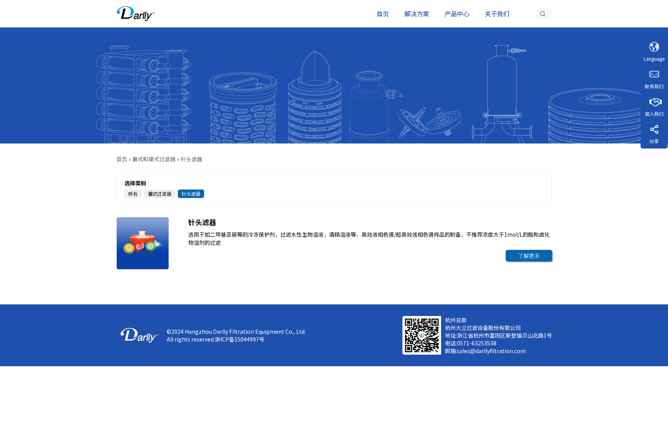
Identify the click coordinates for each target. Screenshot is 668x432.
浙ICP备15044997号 (239, 339)
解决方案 (416, 13)
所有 (133, 193)
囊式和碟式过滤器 (154, 159)
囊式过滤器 (159, 193)
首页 (383, 13)
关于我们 (497, 13)
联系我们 (654, 86)
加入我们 (654, 113)
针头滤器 (191, 193)
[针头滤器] (135, 13)
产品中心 (457, 13)
